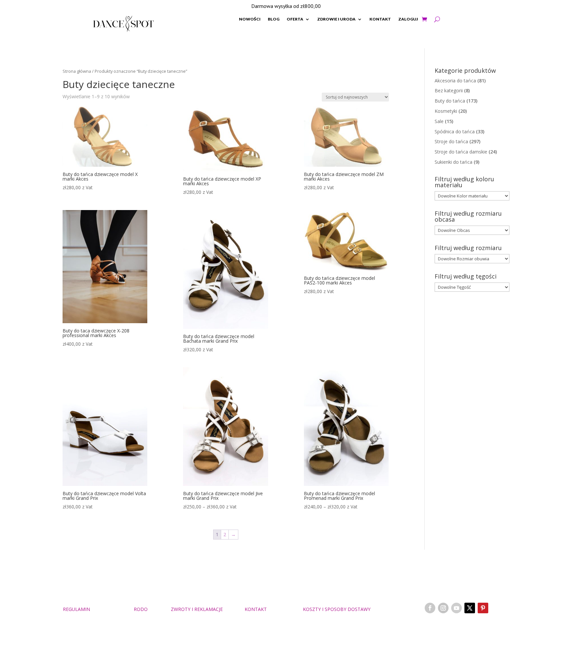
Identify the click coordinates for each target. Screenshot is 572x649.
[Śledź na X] (469, 608)
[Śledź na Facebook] (430, 608)
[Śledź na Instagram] (443, 608)
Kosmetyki (446, 111)
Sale (439, 121)
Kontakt (380, 19)
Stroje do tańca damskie (461, 152)
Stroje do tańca (451, 141)
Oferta (295, 19)
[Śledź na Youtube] (456, 608)
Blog (273, 19)
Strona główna (77, 71)
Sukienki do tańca (453, 162)
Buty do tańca (450, 101)
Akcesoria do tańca (455, 80)
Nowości (250, 19)
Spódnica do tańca (455, 131)
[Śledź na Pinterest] (483, 608)
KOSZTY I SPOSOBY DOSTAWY (336, 609)
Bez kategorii (449, 90)
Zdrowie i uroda (336, 19)
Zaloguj (408, 19)
